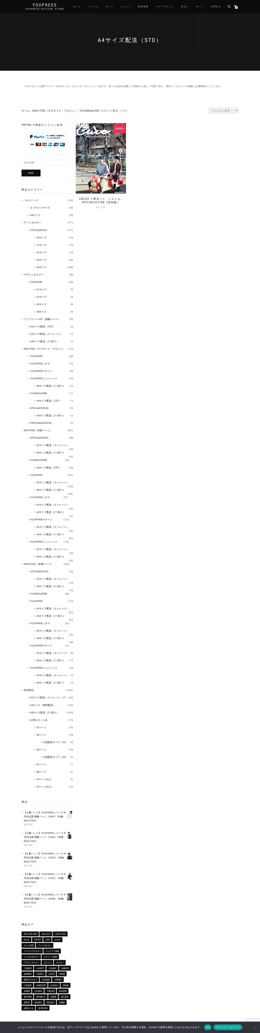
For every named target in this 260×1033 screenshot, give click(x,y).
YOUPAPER (36, 356)
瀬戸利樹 (27, 996)
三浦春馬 (27, 968)
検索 (31, 173)
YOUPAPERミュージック (43, 378)
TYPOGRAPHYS (38, 230)
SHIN (47, 939)
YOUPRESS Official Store (44, 9)
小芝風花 (27, 985)
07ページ (41, 764)
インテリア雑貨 (52, 951)
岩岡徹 (27, 991)
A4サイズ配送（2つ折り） (44, 341)
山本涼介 (54, 985)
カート (200, 6)
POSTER (37, 939)
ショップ (125, 6)
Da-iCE (27, 939)
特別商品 (29, 690)
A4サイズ (35, 215)
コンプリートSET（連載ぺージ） (42, 319)
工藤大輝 (50, 991)
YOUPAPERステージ (41, 371)
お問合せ (216, 6)
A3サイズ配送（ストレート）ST (47, 697)
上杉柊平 (40, 968)
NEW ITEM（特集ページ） (38, 430)
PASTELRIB (36, 282)
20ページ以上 (43, 779)
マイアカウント (165, 6)
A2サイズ (41, 252)
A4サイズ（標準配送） (42, 705)
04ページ (41, 734)
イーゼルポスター (31, 956)
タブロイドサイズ (40, 207)
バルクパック (31, 200)
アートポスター (32, 222)
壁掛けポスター (30, 979)
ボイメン (47, 962)
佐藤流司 (65, 968)
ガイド (110, 6)
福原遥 (53, 996)
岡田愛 (66, 985)
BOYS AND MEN (30, 934)
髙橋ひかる (28, 1008)
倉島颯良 (27, 974)
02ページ (41, 727)
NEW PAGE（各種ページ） (38, 564)
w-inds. (57, 939)
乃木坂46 (53, 968)
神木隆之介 (41, 996)
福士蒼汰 (65, 996)
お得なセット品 (38, 720)
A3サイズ (41, 259)
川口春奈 (38, 991)
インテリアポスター (32, 951)
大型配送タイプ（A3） (55, 742)
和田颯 (62, 974)
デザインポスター (34, 274)
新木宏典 (63, 991)
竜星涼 (27, 1002)
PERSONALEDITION (40, 423)
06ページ (41, 749)
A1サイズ (41, 245)
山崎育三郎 (41, 985)
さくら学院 (28, 945)
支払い (185, 6)
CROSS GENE (60, 934)
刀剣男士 (40, 974)
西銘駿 (62, 1002)
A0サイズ (41, 237)
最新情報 (143, 6)
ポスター (60, 962)
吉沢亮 (51, 974)
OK (208, 1027)
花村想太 (38, 1002)
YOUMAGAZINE (89, 110)
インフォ (93, 6)
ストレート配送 (50, 956)
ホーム (77, 6)
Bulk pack (46, 934)
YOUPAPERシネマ (40, 363)
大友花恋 (45, 979)
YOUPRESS (45, 5)
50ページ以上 (43, 786)
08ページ (41, 771)
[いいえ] (255, 1027)
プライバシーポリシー (228, 1027)
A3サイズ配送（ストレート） (46, 334)
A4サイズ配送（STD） (42, 326)
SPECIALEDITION (39, 408)
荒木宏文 (50, 1002)
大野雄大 (58, 979)
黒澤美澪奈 (43, 1008)
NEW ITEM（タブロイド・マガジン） (54, 110)
